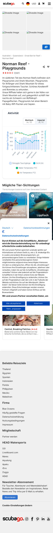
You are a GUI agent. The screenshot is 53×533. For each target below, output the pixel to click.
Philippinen (7, 389)
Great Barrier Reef (32, 56)
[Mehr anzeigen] (46, 47)
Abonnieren (10, 497)
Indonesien (7, 381)
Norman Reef (7, 58)
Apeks (5, 464)
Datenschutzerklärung (13, 416)
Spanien (6, 377)
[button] (7, 228)
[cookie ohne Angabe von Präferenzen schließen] (48, 223)
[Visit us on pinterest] (37, 519)
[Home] (9, 3)
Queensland (18, 56)
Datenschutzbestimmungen (37, 228)
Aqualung (6, 460)
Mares (5, 456)
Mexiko (5, 393)
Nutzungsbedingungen (13, 420)
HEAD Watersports (14, 442)
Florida (5, 385)
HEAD (5, 476)
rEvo (4, 468)
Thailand (6, 369)
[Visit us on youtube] (48, 519)
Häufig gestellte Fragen (13, 412)
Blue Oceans (8, 408)
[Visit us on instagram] (26, 519)
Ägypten (6, 373)
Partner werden (9, 436)
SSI (4, 448)
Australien (6, 56)
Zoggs (5, 472)
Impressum (7, 424)
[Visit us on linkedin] (43, 519)
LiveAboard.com (10, 452)
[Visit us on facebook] (32, 519)
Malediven (7, 396)
